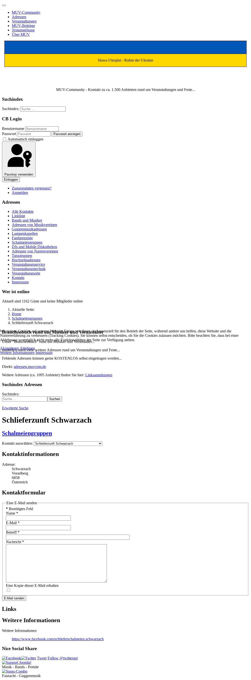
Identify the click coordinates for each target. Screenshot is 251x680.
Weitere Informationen (17, 353)
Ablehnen (27, 348)
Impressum (44, 353)
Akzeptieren (9, 348)
